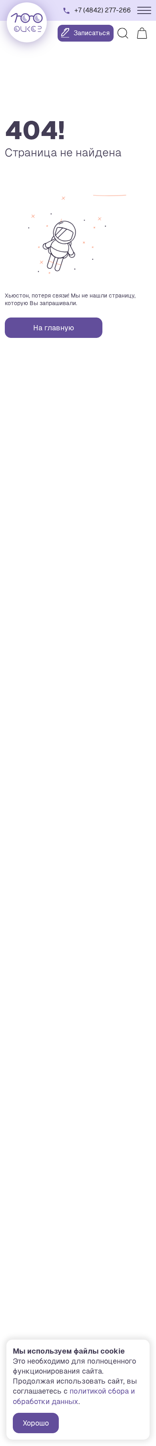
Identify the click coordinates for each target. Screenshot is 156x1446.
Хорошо (36, 1423)
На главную (53, 328)
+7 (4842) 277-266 (102, 10)
